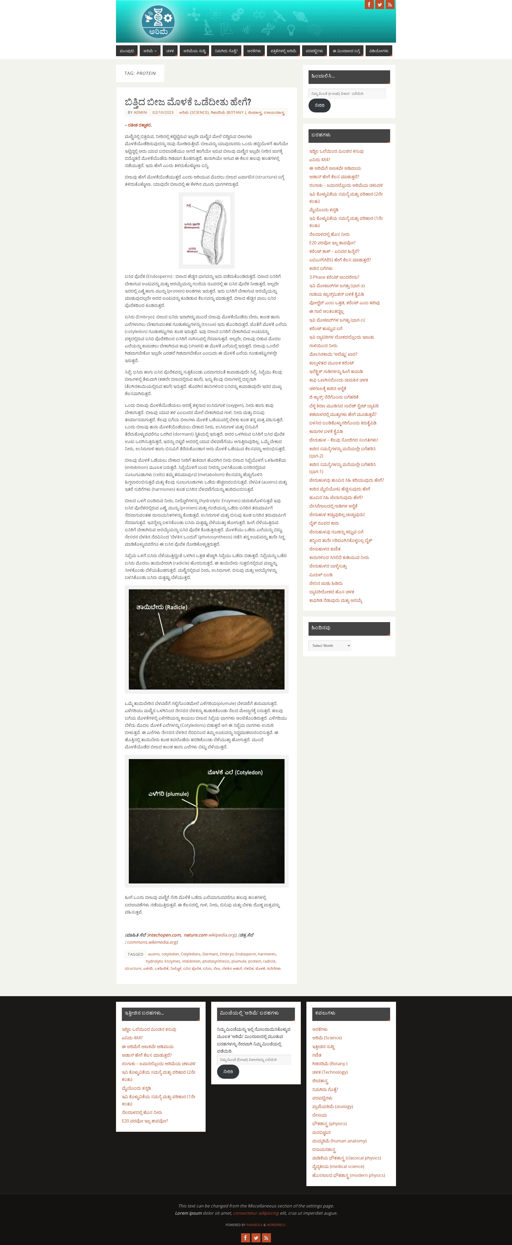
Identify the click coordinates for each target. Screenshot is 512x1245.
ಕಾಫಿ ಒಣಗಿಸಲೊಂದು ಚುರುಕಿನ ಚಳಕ (338, 380)
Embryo (227, 953)
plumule (238, 961)
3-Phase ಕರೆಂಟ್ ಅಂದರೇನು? (334, 277)
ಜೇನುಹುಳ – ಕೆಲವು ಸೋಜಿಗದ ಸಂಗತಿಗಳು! (343, 440)
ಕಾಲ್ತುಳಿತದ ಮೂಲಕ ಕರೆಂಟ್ (331, 363)
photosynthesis (216, 961)
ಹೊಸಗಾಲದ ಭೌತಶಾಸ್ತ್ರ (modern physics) (348, 1175)
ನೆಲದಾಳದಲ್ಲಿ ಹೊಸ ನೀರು (329, 234)
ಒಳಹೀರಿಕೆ (162, 968)
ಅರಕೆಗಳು (320, 1029)
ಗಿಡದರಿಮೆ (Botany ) (228, 112)
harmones (267, 953)
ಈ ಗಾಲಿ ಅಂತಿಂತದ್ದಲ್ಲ (326, 311)
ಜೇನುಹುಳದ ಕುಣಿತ (325, 549)
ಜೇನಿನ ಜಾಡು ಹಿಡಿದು (326, 583)
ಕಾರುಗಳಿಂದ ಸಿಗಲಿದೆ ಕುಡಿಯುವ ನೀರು (339, 557)
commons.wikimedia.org (151, 942)
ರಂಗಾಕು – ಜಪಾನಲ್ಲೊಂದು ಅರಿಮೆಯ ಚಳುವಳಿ (346, 185)
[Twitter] (379, 4)
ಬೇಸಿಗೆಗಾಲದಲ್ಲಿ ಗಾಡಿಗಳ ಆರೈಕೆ (333, 506)
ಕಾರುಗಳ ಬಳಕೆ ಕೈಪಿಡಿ (326, 431)
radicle (269, 961)
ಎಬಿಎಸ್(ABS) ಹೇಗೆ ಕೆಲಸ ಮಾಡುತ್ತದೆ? (340, 260)
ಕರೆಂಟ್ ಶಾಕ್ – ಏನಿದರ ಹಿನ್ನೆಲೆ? (334, 251)
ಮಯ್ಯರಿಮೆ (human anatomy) (339, 1141)
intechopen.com (164, 935)
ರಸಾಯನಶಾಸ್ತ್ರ (274, 112)
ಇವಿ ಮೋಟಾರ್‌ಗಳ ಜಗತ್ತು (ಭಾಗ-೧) (337, 320)
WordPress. (276, 1225)
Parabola (254, 1225)
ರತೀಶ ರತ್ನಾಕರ (139, 125)
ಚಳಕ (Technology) (330, 1072)
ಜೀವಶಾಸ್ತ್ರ (255, 112)
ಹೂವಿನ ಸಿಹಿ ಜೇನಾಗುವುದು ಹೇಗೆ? (336, 497)
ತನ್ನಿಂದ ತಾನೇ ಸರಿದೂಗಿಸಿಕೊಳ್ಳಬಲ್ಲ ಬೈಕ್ (340, 540)
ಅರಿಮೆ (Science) (194, 112)
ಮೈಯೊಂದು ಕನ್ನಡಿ (323, 210)
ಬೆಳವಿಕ (249, 968)
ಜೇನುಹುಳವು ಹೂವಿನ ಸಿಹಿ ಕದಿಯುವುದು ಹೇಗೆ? (346, 480)
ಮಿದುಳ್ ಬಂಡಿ (321, 575)
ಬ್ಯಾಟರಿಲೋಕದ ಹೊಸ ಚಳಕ (331, 592)
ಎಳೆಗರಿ (148, 968)
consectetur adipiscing (256, 1213)
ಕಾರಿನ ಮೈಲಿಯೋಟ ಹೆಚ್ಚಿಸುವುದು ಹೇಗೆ (339, 489)
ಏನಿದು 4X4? (319, 160)
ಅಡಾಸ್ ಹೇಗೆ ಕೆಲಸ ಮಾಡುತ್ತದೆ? (334, 177)
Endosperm (245, 953)
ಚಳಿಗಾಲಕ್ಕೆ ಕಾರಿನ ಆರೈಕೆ (327, 388)
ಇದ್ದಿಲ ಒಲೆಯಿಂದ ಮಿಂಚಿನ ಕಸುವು (336, 151)
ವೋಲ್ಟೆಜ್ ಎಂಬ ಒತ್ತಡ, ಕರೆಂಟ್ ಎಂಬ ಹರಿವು (344, 303)
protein (254, 961)
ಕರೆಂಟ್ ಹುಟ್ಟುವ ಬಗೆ (325, 328)
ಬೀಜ (217, 968)
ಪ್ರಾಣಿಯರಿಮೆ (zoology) (332, 1106)
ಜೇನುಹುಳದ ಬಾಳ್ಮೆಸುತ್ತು (328, 566)
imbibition (191, 961)
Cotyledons (191, 953)
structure (133, 968)
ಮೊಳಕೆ (260, 968)
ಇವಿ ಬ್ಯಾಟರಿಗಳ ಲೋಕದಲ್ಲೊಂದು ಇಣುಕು (341, 337)
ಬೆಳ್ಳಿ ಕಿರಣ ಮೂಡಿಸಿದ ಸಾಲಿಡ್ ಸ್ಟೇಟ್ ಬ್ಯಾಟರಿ (344, 406)
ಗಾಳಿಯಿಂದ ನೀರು (323, 345)
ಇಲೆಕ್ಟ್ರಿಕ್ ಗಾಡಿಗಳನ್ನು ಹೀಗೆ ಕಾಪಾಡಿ (336, 371)
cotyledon (170, 953)
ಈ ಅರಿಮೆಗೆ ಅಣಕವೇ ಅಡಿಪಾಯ (335, 168)
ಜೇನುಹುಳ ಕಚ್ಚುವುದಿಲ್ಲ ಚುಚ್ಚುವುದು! (337, 514)
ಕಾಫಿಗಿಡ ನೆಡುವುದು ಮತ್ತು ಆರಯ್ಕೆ (335, 600)
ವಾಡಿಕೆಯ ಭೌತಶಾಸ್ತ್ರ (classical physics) (346, 1158)
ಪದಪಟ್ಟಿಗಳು (322, 1098)
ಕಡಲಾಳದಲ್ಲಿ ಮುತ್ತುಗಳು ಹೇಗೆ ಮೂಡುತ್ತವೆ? (343, 414)
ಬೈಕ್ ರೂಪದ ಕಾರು (324, 523)
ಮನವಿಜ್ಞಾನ (321, 1132)
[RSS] (390, 4)
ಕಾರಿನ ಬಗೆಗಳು (321, 268)
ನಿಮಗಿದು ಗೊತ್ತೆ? (325, 1089)
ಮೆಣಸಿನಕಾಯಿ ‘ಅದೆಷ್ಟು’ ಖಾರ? (333, 354)
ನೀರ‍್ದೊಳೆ (175, 968)
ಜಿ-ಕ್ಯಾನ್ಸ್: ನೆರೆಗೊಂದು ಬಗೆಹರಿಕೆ (333, 397)
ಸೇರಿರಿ (320, 105)
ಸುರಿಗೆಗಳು (274, 968)
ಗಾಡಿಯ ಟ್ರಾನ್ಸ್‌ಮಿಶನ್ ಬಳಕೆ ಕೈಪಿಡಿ (336, 294)
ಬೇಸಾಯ (319, 1115)
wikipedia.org (221, 935)
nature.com (195, 935)
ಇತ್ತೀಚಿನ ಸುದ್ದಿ (323, 1046)
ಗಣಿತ (316, 1055)
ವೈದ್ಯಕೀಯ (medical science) (338, 1166)
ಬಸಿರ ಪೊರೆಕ (192, 968)
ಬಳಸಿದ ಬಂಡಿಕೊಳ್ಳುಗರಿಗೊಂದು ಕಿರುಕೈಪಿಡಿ (343, 423)
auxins (154, 953)
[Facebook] (369, 4)
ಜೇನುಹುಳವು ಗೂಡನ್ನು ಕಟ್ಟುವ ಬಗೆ (336, 532)
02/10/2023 (163, 112)
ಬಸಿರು (207, 968)
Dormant (210, 953)
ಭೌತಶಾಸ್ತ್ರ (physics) (329, 1123)
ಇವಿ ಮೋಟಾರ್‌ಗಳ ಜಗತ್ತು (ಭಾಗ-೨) (337, 286)
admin (140, 112)
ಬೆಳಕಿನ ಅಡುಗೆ (232, 968)
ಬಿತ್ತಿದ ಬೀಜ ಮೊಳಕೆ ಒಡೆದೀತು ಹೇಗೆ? (188, 102)
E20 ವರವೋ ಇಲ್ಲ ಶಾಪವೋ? (332, 243)
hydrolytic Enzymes (163, 961)
